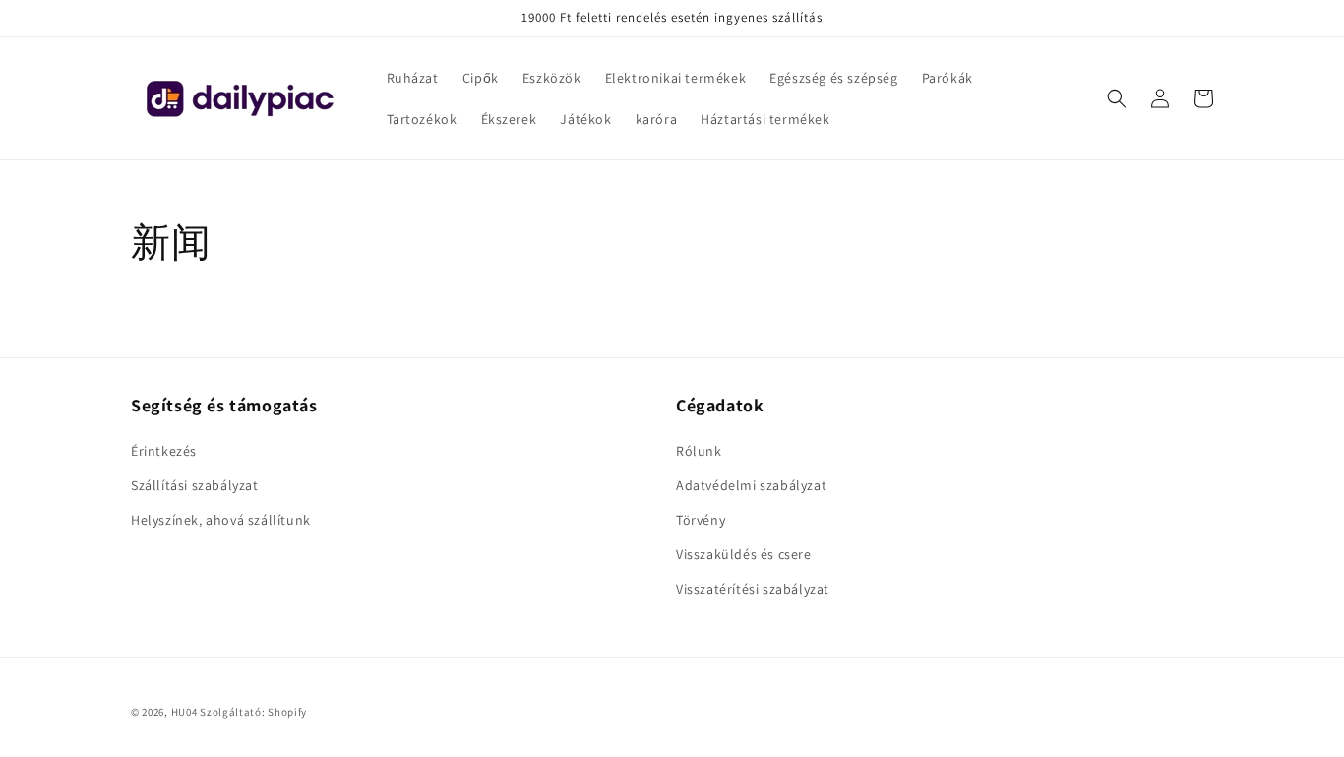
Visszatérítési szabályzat (752, 589)
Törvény (700, 520)
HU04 (184, 712)
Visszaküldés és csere (744, 554)
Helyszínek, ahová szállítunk (221, 520)
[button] (1116, 98)
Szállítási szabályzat (195, 485)
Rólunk (699, 451)
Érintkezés (164, 451)
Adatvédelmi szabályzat (751, 485)
